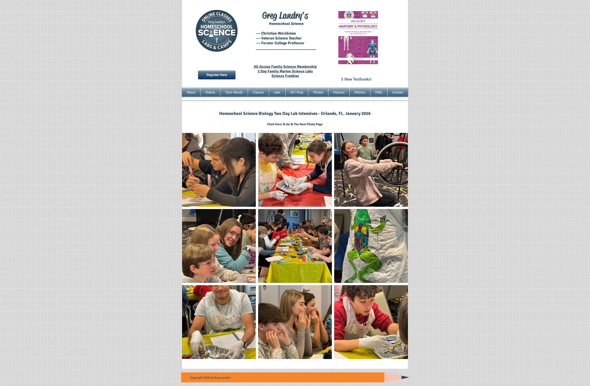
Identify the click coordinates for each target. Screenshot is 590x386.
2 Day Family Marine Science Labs (285, 71)
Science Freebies (285, 76)
